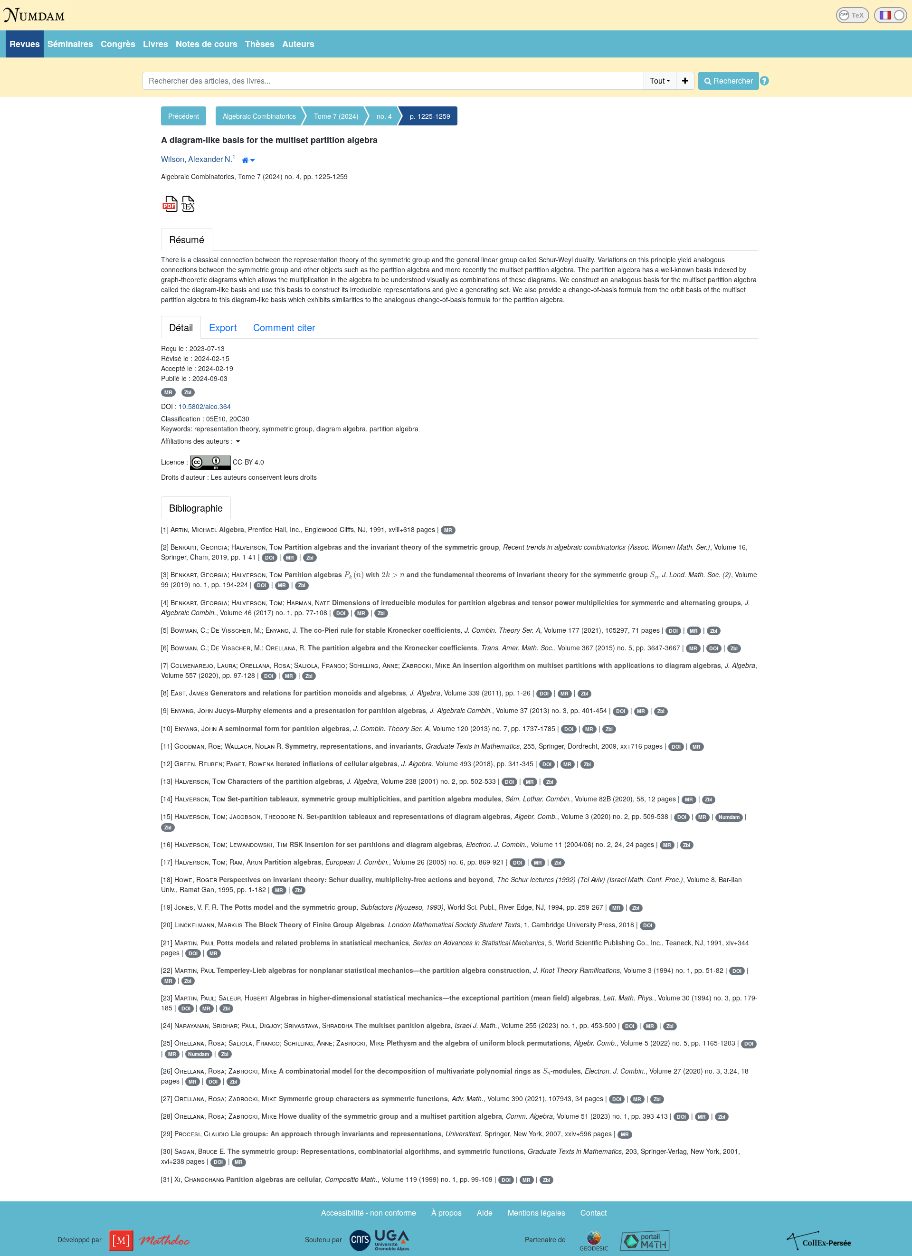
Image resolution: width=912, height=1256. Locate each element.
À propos (446, 1212)
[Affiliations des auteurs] (248, 160)
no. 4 (384, 116)
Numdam (729, 816)
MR (168, 392)
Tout (657, 80)
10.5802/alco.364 (205, 406)
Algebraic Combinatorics (259, 116)
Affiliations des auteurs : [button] (198, 441)
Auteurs (298, 44)
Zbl (187, 392)
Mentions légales (536, 1212)
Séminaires (70, 44)
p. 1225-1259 (430, 116)
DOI (269, 557)
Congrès (118, 44)
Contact (593, 1212)
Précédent (183, 116)
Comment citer (284, 327)
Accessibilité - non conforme (368, 1212)
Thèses (260, 44)
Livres (155, 44)
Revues (25, 44)
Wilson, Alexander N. (196, 158)
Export (223, 327)
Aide (485, 1212)
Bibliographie (196, 507)
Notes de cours (207, 44)
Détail (181, 327)
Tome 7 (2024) (336, 116)
